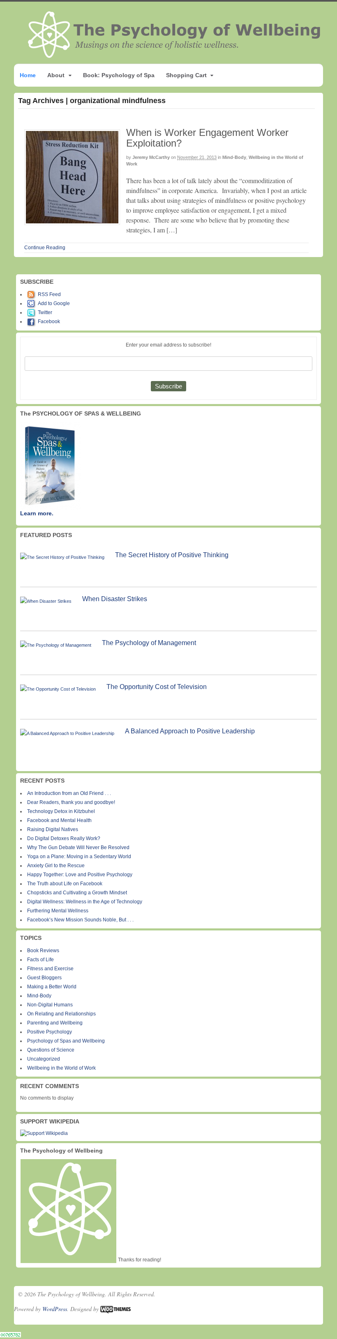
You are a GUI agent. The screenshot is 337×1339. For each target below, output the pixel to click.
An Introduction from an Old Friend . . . (69, 793)
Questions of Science (50, 1050)
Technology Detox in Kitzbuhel (61, 811)
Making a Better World (51, 987)
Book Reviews (43, 950)
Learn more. (36, 513)
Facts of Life (40, 959)
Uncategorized (43, 1059)
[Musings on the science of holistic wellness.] (174, 55)
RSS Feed (49, 294)
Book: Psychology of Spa (119, 75)
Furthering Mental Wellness (57, 911)
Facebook (49, 321)
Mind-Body (234, 157)
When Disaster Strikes (114, 598)
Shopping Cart (186, 75)
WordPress (54, 1309)
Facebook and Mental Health (59, 820)
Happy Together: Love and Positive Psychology (79, 874)
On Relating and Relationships (61, 1014)
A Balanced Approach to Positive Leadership (190, 731)
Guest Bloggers (44, 978)
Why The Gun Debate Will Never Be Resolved (78, 847)
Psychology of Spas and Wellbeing (66, 1041)
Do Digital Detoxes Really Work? (63, 838)
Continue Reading (44, 247)
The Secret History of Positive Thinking (172, 554)
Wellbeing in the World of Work (61, 1068)
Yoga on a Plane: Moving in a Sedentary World (79, 856)
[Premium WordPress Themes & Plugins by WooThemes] (115, 1309)
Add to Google (54, 303)
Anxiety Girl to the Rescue (56, 865)
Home (28, 75)
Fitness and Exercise (50, 969)
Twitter (45, 312)
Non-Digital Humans (50, 1005)
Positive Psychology (49, 1032)
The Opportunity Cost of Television (156, 686)
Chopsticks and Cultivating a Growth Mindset (77, 893)
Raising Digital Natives (52, 829)
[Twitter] (32, 312)
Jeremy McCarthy (151, 157)
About (56, 75)
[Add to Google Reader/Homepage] (32, 303)
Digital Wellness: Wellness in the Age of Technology (84, 902)
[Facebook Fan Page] (32, 321)
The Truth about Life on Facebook (64, 884)
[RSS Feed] (32, 294)
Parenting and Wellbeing (55, 1023)
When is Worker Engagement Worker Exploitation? (207, 138)
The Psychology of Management (149, 642)
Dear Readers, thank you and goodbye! (71, 802)
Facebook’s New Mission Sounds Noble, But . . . (80, 920)
